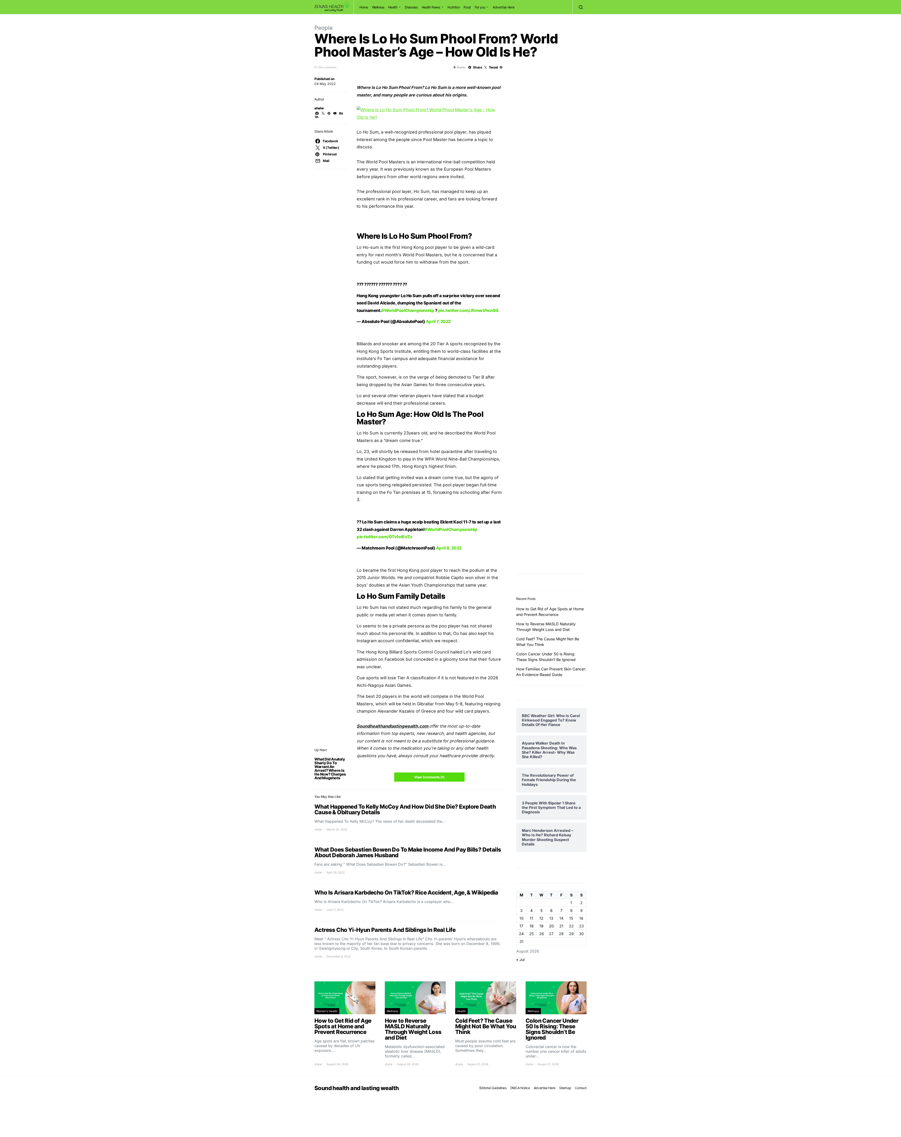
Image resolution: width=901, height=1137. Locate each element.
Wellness (378, 7)
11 (531, 1085)
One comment (327, 67)
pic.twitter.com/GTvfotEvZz (384, 646)
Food (467, 7)
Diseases (411, 7)
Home (363, 7)
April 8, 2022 (449, 657)
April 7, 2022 (438, 431)
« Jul (520, 1126)
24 (521, 1101)
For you (480, 7)
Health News (431, 7)
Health (392, 7)
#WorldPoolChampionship (407, 420)
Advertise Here (503, 7)
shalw (319, 108)
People (323, 27)
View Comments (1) (429, 887)
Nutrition (453, 7)
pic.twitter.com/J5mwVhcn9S (468, 420)
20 (551, 1093)
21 (561, 1093)
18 (532, 1093)
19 (541, 1093)
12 (541, 1085)
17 (521, 1093)
